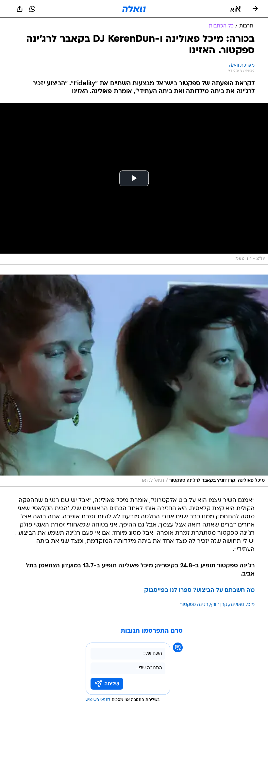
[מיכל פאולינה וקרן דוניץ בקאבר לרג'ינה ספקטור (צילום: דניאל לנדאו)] (134, 381)
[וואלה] (134, 9)
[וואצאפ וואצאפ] (32, 9)
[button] (235, 9)
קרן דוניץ (218, 605)
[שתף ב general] (19, 8)
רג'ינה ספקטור (194, 605)
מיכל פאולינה (242, 605)
